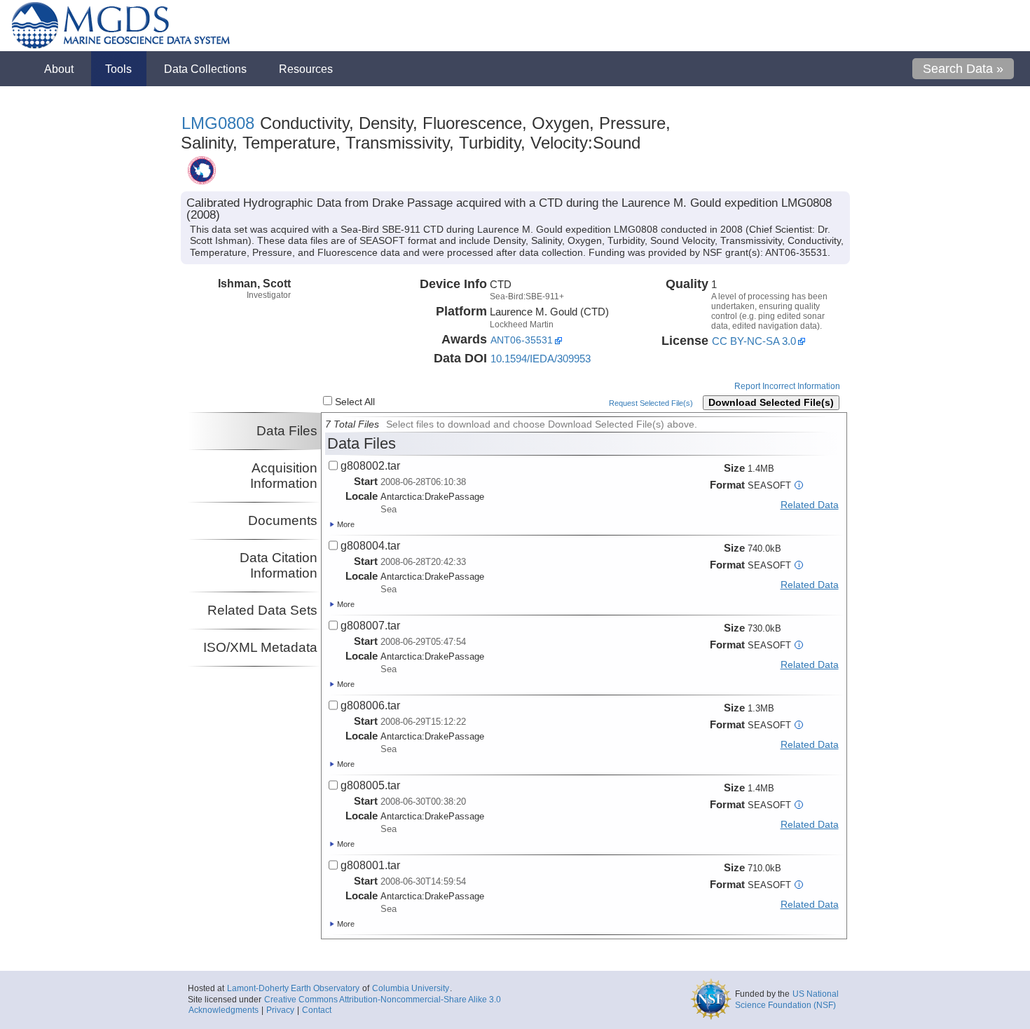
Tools (118, 68)
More (345, 524)
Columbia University (410, 988)
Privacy (280, 1010)
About (59, 68)
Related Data (810, 505)
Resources (306, 68)
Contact (316, 1010)
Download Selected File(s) (771, 402)
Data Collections (205, 68)
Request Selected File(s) (651, 403)
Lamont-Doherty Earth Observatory (293, 988)
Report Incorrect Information (787, 386)
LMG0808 (217, 123)
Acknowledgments (223, 1010)
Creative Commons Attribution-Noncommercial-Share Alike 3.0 (382, 999)
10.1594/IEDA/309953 (540, 358)
